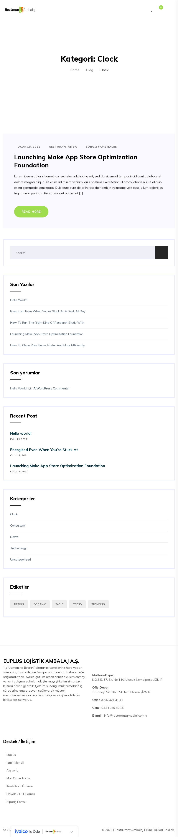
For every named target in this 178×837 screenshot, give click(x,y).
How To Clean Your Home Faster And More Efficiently (47, 345)
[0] (159, 9)
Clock (14, 514)
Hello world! (18, 300)
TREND (77, 604)
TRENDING (98, 604)
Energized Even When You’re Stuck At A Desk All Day (47, 311)
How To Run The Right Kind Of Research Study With (47, 323)
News (14, 536)
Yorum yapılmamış (101, 146)
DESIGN (19, 604)
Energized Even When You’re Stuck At (44, 449)
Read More (31, 211)
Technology (18, 548)
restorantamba (62, 146)
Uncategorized (20, 559)
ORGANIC (40, 604)
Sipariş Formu (16, 802)
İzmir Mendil (15, 763)
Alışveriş (12, 770)
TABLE (59, 604)
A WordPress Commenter (51, 388)
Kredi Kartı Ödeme (19, 786)
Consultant (17, 525)
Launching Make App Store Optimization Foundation (47, 334)
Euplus (11, 755)
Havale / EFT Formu (20, 794)
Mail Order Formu (18, 778)
